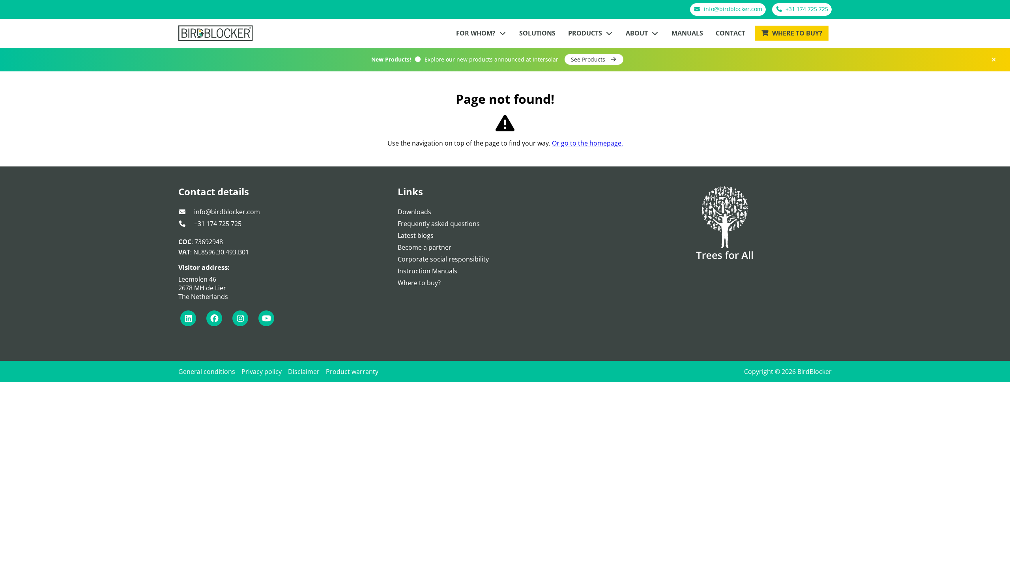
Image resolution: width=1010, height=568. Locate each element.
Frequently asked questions (439, 223)
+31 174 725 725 (217, 223)
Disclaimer (304, 371)
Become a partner (424, 247)
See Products (589, 59)
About (637, 33)
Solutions (537, 33)
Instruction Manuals (427, 271)
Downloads (414, 211)
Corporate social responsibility (443, 259)
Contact (730, 33)
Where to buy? (796, 33)
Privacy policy (261, 371)
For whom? (476, 33)
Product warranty (352, 371)
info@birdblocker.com (226, 211)
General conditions (206, 371)
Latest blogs (416, 235)
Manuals (687, 33)
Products (586, 33)
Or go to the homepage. (587, 143)
